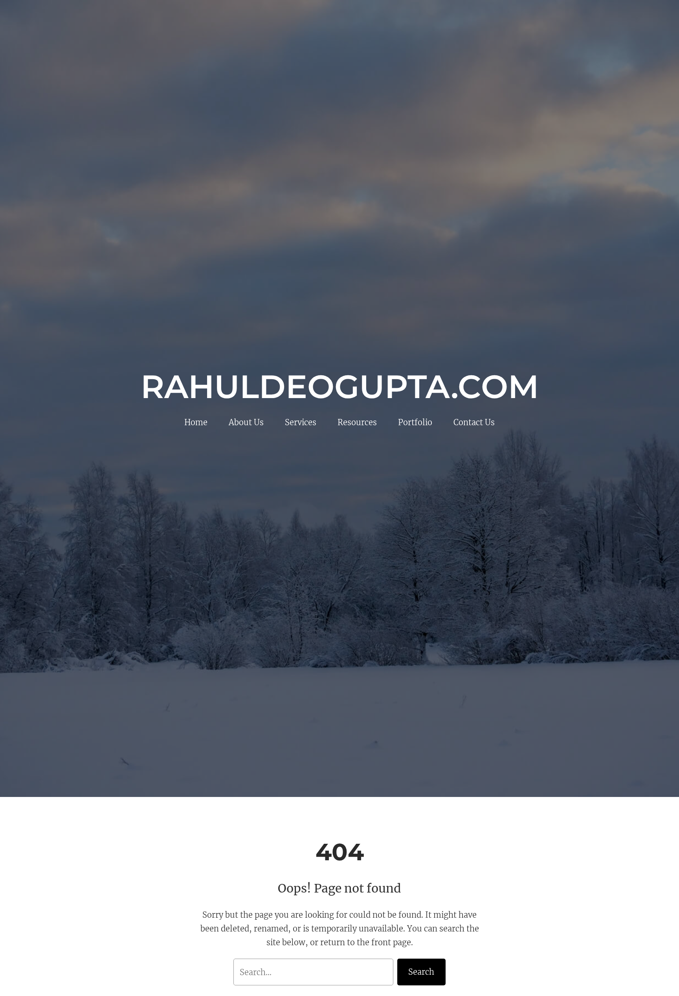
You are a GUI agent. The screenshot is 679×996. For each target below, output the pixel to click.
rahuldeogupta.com (340, 386)
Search (421, 972)
